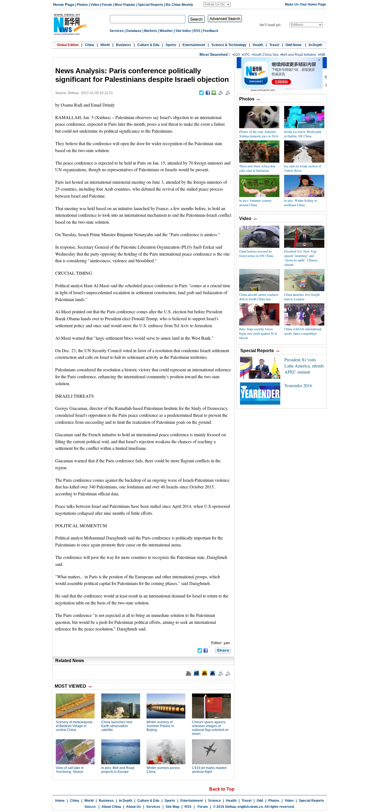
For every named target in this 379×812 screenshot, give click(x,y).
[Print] (204, 673)
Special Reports (150, 5)
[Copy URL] (212, 673)
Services (117, 31)
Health (258, 45)
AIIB (322, 55)
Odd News (293, 45)
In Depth (125, 801)
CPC (246, 55)
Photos (82, 5)
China (89, 45)
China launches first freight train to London (302, 296)
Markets (150, 31)
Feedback (210, 31)
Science (214, 801)
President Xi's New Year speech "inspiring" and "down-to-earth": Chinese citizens (301, 258)
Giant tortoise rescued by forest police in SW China (256, 253)
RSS (196, 31)
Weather (166, 31)
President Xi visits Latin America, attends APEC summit (304, 366)
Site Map (172, 807)
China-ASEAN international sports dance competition (302, 331)
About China (111, 807)
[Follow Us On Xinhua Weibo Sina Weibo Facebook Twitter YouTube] (217, 4)
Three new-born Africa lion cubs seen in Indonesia (257, 168)
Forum (107, 5)
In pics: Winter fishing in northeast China (300, 202)
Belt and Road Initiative (298, 55)
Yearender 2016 (298, 385)
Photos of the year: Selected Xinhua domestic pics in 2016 (258, 133)
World (105, 45)
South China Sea (266, 55)
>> (258, 99)
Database (134, 31)
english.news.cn (250, 807)
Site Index (183, 31)
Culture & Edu (148, 45)
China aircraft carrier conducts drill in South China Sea (259, 296)
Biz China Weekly (179, 5)
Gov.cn (90, 807)
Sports (171, 45)
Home (60, 801)
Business (123, 45)
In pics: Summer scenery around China (255, 202)
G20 (237, 55)
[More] (213, 92)
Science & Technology (228, 45)
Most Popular (125, 5)
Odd (260, 801)
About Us (133, 807)
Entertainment (194, 45)
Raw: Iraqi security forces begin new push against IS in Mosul (258, 333)
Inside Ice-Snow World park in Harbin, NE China (302, 133)
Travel (274, 45)
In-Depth (315, 45)
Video (94, 5)
